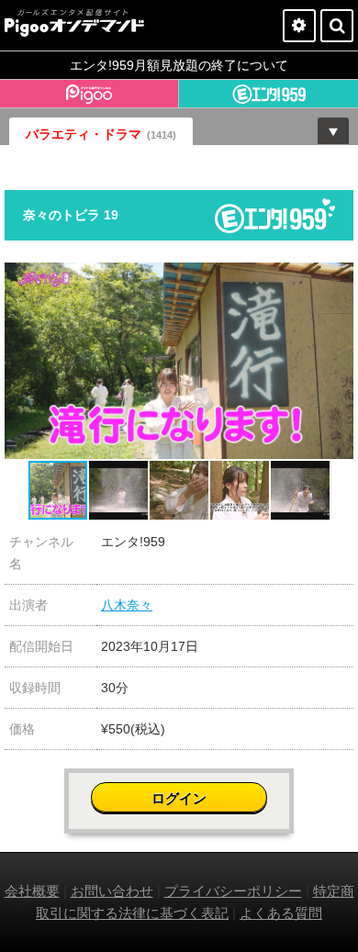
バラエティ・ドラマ (101, 134)
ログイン (179, 798)
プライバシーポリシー (233, 891)
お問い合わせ (112, 891)
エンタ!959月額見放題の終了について (179, 65)
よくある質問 (281, 913)
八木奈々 (126, 605)
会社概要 (32, 891)
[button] (337, 279)
